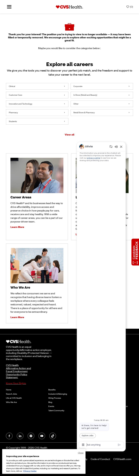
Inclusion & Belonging (57, 394)
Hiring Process (54, 398)
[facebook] (9, 436)
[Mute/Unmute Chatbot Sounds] (116, 147)
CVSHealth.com (122, 459)
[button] (69, 134)
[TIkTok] (52, 436)
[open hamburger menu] (9, 7)
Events (51, 406)
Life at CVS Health (14, 398)
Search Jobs (11, 394)
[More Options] (83, 444)
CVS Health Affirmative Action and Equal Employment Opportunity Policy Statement (18, 371)
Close (81, 452)
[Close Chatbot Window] (121, 147)
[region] (101, 295)
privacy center (93, 158)
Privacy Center (30, 471)
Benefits (52, 389)
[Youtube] (42, 436)
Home (8, 389)
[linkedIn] (20, 436)
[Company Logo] (69, 6)
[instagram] (31, 436)
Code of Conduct (100, 459)
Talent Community (56, 410)
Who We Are (11, 402)
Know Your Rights (16, 383)
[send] (119, 445)
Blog (50, 402)
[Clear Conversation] (111, 146)
